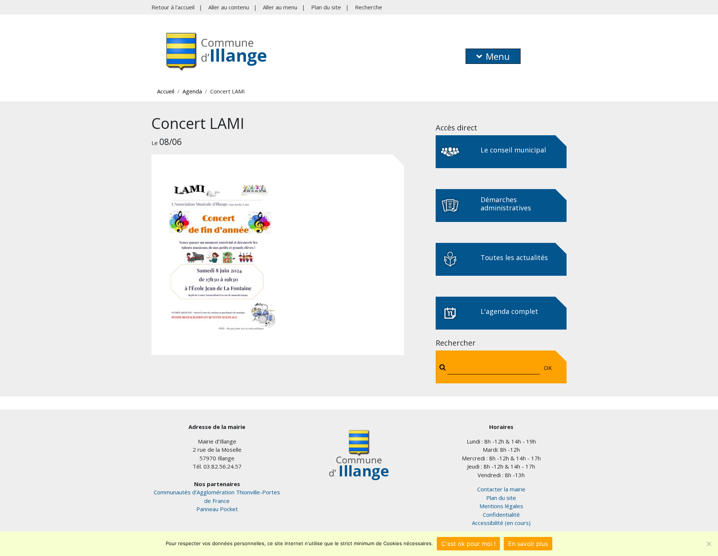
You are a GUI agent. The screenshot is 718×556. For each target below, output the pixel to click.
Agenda (192, 91)
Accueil (165, 91)
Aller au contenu (228, 7)
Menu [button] (498, 56)
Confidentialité (501, 514)
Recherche (368, 7)
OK (548, 367)
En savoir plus (528, 543)
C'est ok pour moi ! (468, 543)
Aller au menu (280, 7)
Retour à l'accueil (172, 7)
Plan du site (326, 7)
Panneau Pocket (217, 509)
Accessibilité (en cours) (501, 522)
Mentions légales (501, 506)
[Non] (708, 543)
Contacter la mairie (501, 489)
